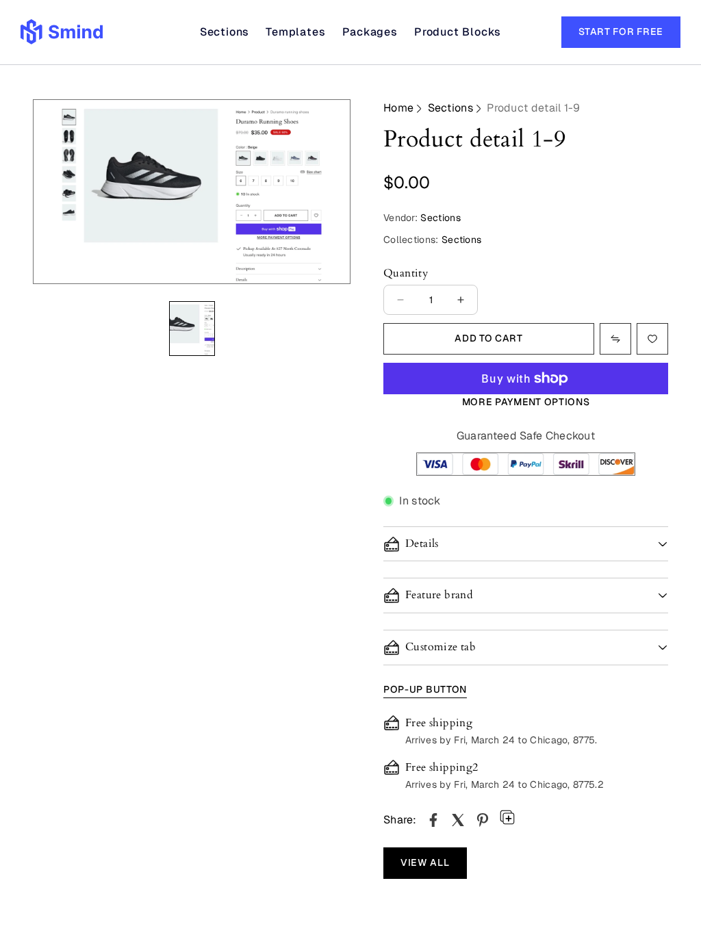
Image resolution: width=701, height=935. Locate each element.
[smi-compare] (652, 339)
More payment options (526, 402)
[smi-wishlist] (615, 339)
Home (398, 108)
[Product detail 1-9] (433, 820)
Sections (450, 108)
